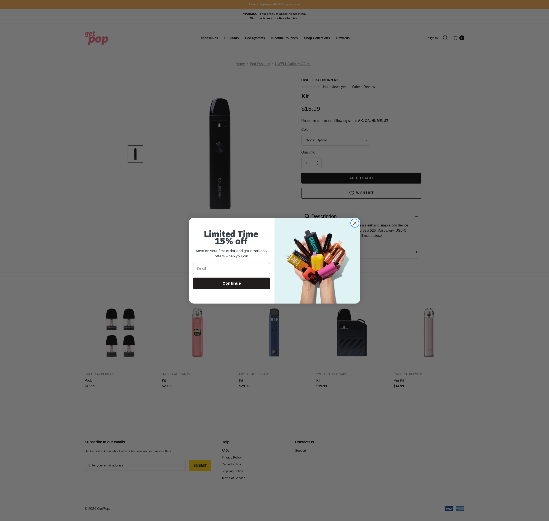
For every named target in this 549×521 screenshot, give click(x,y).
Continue (231, 283)
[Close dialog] (355, 223)
